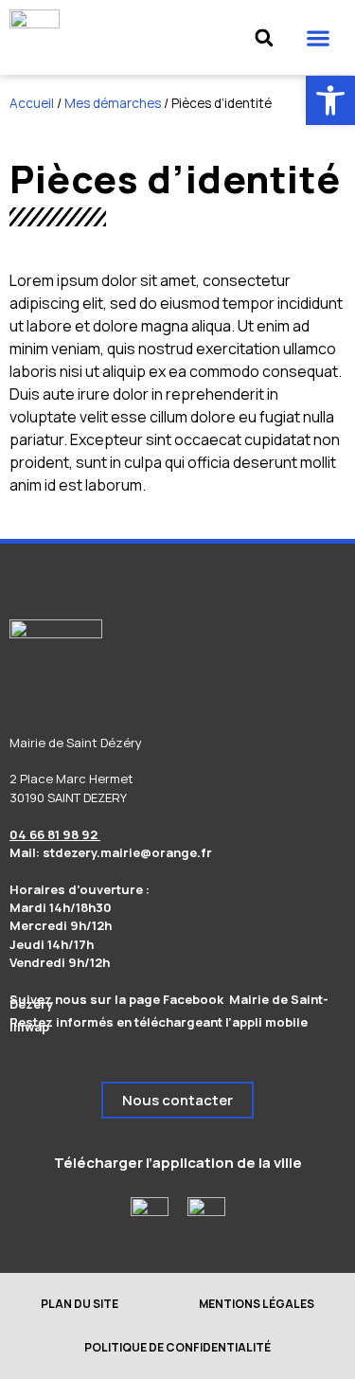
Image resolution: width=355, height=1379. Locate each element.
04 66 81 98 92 (54, 834)
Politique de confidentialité (177, 1347)
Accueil (31, 103)
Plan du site (79, 1304)
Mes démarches (112, 103)
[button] (317, 37)
